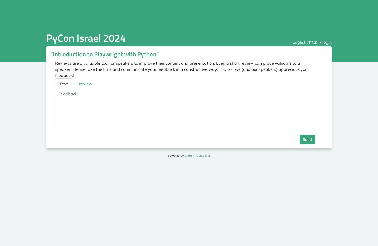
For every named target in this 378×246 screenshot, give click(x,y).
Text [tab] (63, 83)
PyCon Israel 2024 (86, 38)
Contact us (203, 155)
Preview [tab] (84, 83)
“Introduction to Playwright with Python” (104, 54)
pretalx (189, 155)
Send (307, 139)
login (327, 42)
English (299, 42)
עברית (312, 42)
